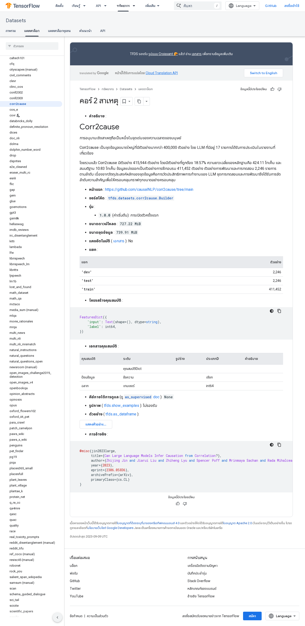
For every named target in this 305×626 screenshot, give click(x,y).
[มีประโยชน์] (272, 89)
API (98, 6)
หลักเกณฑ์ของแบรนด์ (202, 588)
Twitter (75, 588)
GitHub (271, 6)
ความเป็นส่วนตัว (97, 616)
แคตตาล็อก (32, 31)
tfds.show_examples (121, 405)
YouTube (76, 596)
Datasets (16, 21)
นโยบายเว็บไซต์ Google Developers (110, 528)
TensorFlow (88, 89)
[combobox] (198, 5)
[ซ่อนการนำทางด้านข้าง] (57, 617)
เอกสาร (197, 54)
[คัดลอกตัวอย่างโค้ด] (279, 311)
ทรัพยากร (123, 6)
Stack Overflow (199, 581)
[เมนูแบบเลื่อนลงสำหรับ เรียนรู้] (86, 5)
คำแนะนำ (85, 31)
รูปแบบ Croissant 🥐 (163, 54)
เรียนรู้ (76, 6)
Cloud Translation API (162, 73)
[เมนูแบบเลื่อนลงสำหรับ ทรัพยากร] (135, 5)
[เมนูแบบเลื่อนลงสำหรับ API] (106, 5)
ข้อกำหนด (76, 616)
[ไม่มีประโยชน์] (279, 89)
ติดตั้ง (59, 6)
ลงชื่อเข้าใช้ (291, 6)
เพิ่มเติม (150, 6)
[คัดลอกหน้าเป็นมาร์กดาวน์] (139, 101)
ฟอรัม (74, 573)
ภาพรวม (11, 31)
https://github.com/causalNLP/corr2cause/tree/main (149, 189)
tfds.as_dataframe (121, 414)
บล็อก (73, 566)
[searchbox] (32, 46)
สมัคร (252, 616)
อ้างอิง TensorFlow (201, 596)
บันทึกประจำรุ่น (197, 573)
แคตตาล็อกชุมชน (59, 31)
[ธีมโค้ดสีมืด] (271, 311)
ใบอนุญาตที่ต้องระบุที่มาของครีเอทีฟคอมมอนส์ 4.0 (148, 523)
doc (142, 397)
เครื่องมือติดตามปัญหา (203, 566)
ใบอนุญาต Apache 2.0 (237, 523)
